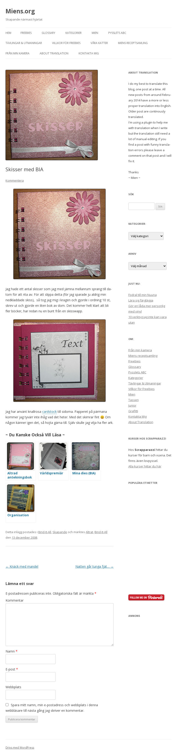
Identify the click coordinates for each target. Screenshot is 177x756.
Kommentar (15, 600)
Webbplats (13, 687)
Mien (95, 33)
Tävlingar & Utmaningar (24, 43)
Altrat (89, 532)
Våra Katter (99, 43)
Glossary (48, 33)
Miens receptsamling (133, 43)
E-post (12, 669)
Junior (132, 405)
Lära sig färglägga (140, 300)
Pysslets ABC (117, 33)
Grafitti (133, 411)
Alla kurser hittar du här (144, 466)
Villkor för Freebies (66, 43)
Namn (12, 651)
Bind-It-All (44, 532)
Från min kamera (18, 53)
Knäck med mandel (22, 566)
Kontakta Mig (89, 53)
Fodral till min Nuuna (142, 295)
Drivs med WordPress (20, 748)
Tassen (133, 400)
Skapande (60, 532)
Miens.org (20, 11)
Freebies (26, 33)
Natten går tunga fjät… (94, 566)
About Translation (54, 53)
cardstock (49, 411)
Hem (8, 33)
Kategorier (73, 33)
